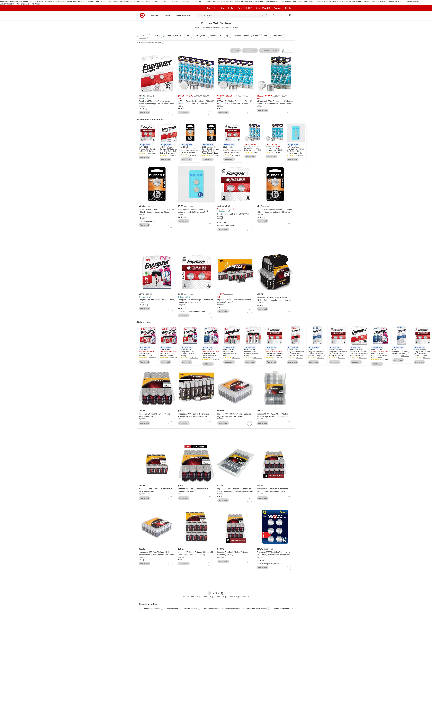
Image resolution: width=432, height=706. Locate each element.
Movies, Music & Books (255, 1)
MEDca (180, 106)
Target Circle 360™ (245, 8)
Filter (145, 36)
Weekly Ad (388, 1)
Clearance (328, 1)
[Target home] (142, 15)
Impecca (220, 305)
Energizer (142, 106)
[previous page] (209, 593)
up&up (180, 214)
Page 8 (232, 597)
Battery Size (200, 36)
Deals (322, 1)
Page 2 (193, 597)
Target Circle (25, 4)
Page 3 (199, 597)
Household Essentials (127, 1)
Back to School (22, 1)
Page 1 (186, 597)
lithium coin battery (281, 608)
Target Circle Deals (376, 1)
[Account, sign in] (279, 15)
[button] (145, 144)
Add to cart (144, 113)
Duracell (142, 214)
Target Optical (314, 1)
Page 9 (238, 597)
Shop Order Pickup (399, 1)
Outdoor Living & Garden (102, 1)
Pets (174, 1)
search (267, 15)
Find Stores (35, 4)
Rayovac (260, 557)
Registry (10, 4)
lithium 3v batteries (232, 608)
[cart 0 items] (290, 15)
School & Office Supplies (199, 1)
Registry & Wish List (263, 8)
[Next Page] (292, 36)
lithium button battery (152, 608)
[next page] (223, 593)
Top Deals (365, 1)
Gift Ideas (280, 1)
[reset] (262, 15)
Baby (138, 1)
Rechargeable (215, 36)
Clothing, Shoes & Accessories (55, 1)
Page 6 (219, 597)
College (31, 1)
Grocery (115, 1)
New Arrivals (338, 1)
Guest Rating (277, 36)
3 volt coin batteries (211, 608)
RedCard (16, 4)
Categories (154, 15)
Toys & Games (214, 1)
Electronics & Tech (227, 1)
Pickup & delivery (183, 15)
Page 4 (206, 597)
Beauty (143, 1)
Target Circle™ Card (227, 8)
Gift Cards (288, 1)
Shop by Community (300, 1)
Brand (255, 36)
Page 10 (245, 597)
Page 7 (225, 597)
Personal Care (152, 1)
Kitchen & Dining (86, 1)
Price (265, 36)
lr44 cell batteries (190, 608)
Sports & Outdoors (165, 1)
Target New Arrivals (8, 1)
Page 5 (212, 597)
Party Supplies (270, 1)
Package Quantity (241, 36)
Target (196, 27)
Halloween (38, 1)
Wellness (185, 1)
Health (179, 1)
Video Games (240, 1)
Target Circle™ (212, 8)
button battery (172, 608)
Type (227, 36)
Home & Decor (73, 1)
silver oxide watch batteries (256, 608)
